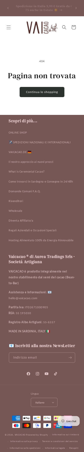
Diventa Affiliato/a (21, 220)
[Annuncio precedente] (8, 8)
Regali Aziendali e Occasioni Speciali (32, 230)
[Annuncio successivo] (76, 8)
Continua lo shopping (42, 92)
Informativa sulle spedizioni (25, 448)
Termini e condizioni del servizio (60, 441)
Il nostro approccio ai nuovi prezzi (31, 162)
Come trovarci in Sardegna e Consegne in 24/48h (41, 181)
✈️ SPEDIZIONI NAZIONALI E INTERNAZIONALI (40, 142)
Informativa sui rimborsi (65, 434)
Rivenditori (16, 201)
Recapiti (74, 448)
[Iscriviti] (70, 357)
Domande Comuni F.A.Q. (25, 191)
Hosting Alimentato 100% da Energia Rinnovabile (41, 240)
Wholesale (15, 211)
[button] (8, 27)
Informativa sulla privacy (24, 441)
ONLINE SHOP (18, 132)
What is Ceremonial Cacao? (27, 171)
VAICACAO (20, 434)
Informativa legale (55, 448)
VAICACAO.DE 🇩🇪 (20, 152)
